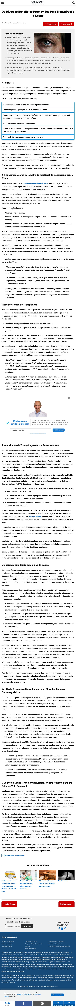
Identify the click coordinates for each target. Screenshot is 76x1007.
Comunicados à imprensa (57, 941)
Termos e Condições (55, 944)
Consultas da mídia (31, 941)
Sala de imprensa (30, 948)
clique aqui (35, 975)
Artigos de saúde (6, 946)
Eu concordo (57, 995)
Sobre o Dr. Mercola (7, 941)
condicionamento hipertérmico (35, 183)
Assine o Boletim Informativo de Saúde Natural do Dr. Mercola (18, 920)
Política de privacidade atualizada (59, 946)
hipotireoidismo (35, 516)
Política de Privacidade (24, 994)
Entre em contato (6, 944)
